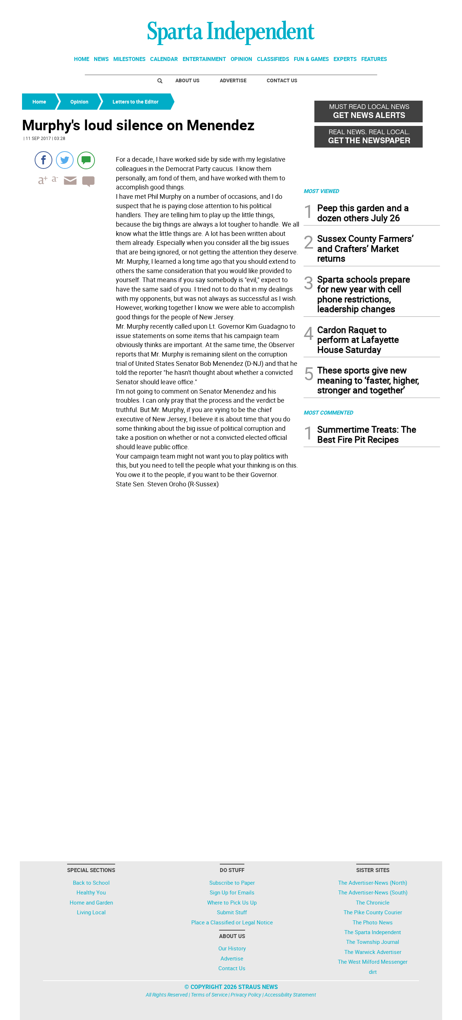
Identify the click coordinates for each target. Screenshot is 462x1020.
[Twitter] (65, 160)
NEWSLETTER (382, 8)
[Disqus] (160, 582)
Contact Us (282, 80)
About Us (187, 80)
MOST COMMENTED (328, 412)
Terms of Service (209, 994)
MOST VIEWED (321, 190)
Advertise (233, 80)
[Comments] (86, 160)
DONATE (422, 8)
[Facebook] (43, 160)
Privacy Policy (246, 994)
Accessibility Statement (290, 994)
